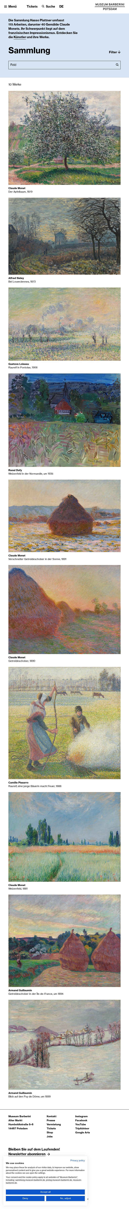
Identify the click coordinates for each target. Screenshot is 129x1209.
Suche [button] (50, 6)
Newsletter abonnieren (27, 1154)
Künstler (20, 37)
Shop (50, 1132)
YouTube (80, 1124)
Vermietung (54, 1124)
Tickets (32, 6)
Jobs (50, 1136)
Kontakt (51, 1116)
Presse (51, 1120)
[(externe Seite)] (110, 6)
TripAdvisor (82, 1128)
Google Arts (82, 1132)
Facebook (81, 1120)
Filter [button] (113, 52)
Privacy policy (77, 1160)
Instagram (81, 1116)
